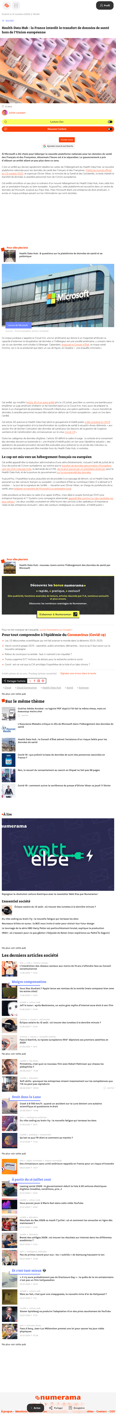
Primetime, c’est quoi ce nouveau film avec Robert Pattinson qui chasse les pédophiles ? (62, 1065)
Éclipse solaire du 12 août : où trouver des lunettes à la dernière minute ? (55, 906)
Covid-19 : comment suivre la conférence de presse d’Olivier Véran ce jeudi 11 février (64, 785)
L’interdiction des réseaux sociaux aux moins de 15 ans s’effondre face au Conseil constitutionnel (65, 967)
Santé (70, 687)
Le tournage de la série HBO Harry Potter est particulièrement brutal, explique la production (53, 928)
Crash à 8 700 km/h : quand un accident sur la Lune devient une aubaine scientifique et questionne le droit (61, 1105)
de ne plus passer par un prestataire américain (81, 469)
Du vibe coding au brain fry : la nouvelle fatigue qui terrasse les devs (40, 918)
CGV (112, 1411)
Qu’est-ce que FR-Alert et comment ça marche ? (46, 1137)
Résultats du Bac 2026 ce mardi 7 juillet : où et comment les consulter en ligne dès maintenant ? (66, 1222)
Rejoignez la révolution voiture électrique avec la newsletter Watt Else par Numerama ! (50, 894)
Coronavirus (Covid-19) (86, 634)
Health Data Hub (51, 687)
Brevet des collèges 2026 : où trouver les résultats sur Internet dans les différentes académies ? (66, 1239)
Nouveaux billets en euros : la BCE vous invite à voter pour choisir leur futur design (48, 923)
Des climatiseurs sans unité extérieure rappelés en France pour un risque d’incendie (67, 1163)
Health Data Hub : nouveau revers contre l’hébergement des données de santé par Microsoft (64, 566)
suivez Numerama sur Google (55, 629)
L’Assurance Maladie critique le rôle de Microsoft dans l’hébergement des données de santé (65, 725)
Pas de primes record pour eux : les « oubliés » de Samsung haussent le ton (62, 1254)
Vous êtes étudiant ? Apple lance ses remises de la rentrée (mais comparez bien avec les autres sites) (67, 990)
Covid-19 (70, 432)
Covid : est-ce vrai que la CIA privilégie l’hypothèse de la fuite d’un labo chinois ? (47, 664)
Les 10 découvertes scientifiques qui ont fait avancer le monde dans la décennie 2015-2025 (54, 640)
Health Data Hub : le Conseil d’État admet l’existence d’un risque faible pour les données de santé (62, 741)
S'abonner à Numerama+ (55, 614)
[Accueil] (6, 5)
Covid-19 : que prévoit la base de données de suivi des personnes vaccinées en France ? (61, 756)
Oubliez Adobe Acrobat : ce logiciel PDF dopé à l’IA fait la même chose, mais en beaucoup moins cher (62, 710)
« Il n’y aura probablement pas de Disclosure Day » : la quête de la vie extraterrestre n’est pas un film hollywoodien (66, 1278)
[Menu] (16, 5)
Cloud (8, 687)
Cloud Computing (27, 687)
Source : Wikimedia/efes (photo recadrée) (27, 331)
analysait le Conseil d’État (75, 344)
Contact (101, 1411)
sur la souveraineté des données (74, 472)
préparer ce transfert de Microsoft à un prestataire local (42, 488)
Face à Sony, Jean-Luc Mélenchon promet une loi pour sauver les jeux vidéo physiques (62, 1330)
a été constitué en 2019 (97, 422)
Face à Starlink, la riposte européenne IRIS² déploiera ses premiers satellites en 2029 (64, 1041)
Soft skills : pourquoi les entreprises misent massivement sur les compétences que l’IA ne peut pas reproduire (66, 1082)
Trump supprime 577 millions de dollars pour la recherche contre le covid (43, 659)
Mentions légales (26, 1411)
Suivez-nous (67, 139)
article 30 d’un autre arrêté (40, 402)
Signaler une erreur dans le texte (78, 673)
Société (9, 20)
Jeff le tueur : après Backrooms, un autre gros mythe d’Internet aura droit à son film (66, 1005)
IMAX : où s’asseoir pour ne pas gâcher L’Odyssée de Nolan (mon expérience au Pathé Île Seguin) (56, 932)
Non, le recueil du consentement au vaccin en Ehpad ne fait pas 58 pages (59, 770)
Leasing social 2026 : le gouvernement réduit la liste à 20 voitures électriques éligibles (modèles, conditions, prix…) (63, 1187)
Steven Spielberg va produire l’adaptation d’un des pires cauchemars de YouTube (65, 1311)
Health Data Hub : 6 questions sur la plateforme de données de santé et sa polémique (60, 255)
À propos (6, 1411)
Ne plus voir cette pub (14, 694)
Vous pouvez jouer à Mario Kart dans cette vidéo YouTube (51, 1203)
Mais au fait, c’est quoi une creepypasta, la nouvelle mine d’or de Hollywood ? (63, 1294)
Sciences (84, 687)
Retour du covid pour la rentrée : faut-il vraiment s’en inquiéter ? (38, 654)
